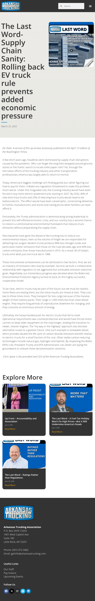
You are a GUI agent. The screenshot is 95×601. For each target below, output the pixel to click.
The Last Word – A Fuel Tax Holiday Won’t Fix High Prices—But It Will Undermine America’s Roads (70, 421)
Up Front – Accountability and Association (20, 420)
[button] (90, 6)
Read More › (10, 429)
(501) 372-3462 (20, 550)
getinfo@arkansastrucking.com (28, 553)
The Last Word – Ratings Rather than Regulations (21, 476)
